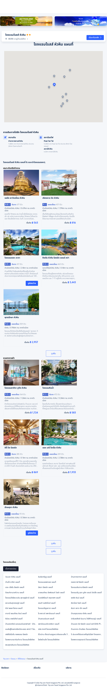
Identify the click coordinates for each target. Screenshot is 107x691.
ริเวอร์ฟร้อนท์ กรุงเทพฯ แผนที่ (49, 598)
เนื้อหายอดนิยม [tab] (10, 569)
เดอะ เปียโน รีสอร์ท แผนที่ (14, 587)
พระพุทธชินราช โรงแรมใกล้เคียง (17, 645)
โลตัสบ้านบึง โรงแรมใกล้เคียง (49, 640)
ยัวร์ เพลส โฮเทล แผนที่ (14, 608)
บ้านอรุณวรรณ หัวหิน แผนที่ (81, 613)
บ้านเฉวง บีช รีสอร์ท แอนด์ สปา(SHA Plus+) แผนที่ (87, 624)
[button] (95, 37)
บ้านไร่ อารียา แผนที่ (12, 582)
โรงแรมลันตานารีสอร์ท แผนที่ (82, 587)
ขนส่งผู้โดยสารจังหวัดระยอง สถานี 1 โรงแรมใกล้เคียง (21, 629)
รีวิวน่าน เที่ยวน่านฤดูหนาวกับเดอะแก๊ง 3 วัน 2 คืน (54, 634)
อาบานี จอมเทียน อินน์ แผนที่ (16, 613)
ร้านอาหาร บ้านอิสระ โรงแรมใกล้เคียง (84, 629)
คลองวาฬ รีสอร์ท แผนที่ (80, 582)
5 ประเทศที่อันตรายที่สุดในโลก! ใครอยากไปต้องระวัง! (87, 634)
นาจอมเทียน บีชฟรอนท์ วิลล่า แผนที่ (51, 592)
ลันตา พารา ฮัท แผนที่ (79, 608)
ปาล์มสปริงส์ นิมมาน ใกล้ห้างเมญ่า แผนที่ (86, 619)
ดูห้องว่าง (32, 283)
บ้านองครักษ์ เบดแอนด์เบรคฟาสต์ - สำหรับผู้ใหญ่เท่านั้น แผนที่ (21, 624)
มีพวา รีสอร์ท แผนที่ (45, 587)
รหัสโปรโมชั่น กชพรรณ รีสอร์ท (16, 634)
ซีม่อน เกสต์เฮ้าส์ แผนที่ (14, 619)
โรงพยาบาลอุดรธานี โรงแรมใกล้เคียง (84, 640)
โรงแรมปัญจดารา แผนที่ (47, 608)
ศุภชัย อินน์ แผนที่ (77, 598)
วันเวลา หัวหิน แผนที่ (12, 577)
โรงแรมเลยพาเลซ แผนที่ (47, 582)
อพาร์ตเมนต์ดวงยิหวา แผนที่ (48, 624)
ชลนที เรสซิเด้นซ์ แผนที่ (47, 603)
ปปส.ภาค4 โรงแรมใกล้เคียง (48, 629)
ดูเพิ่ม (53, 353)
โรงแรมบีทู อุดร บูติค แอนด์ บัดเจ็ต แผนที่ (86, 592)
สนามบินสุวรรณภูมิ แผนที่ (15, 603)
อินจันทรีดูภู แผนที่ (45, 577)
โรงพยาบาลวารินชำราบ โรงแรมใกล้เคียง (20, 640)
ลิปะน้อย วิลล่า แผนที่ (78, 603)
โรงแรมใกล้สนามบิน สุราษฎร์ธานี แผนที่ (19, 598)
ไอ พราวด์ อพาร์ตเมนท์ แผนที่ (49, 613)
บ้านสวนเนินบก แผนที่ (46, 619)
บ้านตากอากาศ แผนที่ (79, 577)
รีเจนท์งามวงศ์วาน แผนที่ (14, 592)
